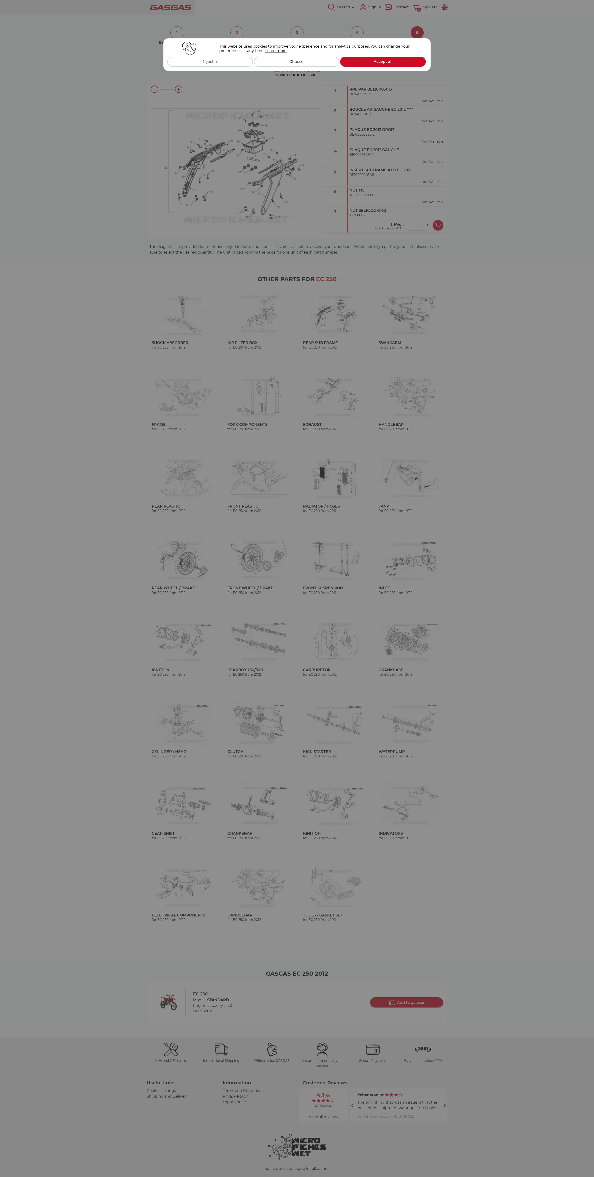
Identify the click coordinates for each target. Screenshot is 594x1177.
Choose (296, 61)
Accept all (383, 61)
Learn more (276, 51)
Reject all (210, 61)
